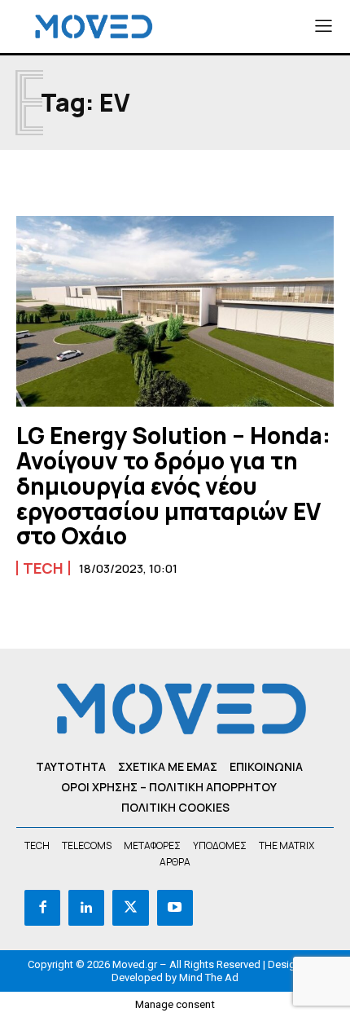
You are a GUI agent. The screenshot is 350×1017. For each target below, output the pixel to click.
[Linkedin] (86, 908)
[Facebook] (42, 908)
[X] (130, 908)
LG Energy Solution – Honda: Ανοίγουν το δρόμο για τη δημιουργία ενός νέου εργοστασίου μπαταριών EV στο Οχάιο (173, 485)
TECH (43, 568)
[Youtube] (175, 908)
